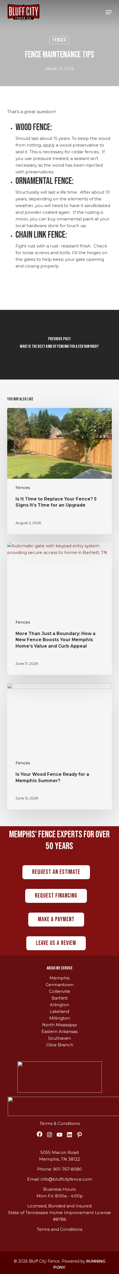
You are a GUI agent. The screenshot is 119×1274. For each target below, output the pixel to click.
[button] (109, 12)
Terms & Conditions (60, 1123)
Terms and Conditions (59, 1229)
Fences (59, 40)
